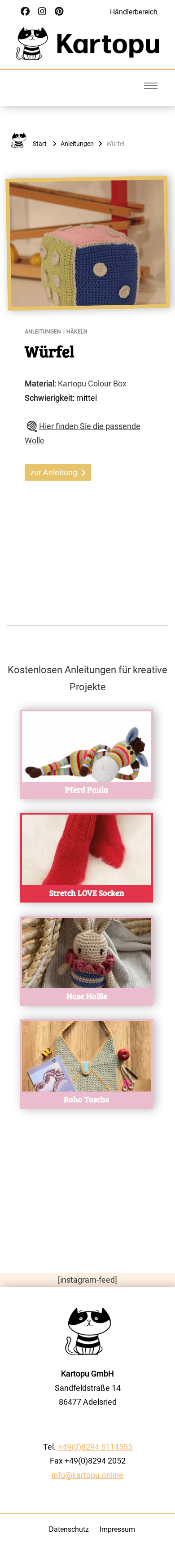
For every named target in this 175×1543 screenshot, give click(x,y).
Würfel (49, 351)
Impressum (117, 1529)
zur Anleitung (53, 472)
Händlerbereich (134, 12)
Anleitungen (43, 332)
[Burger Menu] (151, 85)
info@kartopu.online (87, 1475)
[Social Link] (25, 11)
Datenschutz (69, 1529)
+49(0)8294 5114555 (95, 1446)
